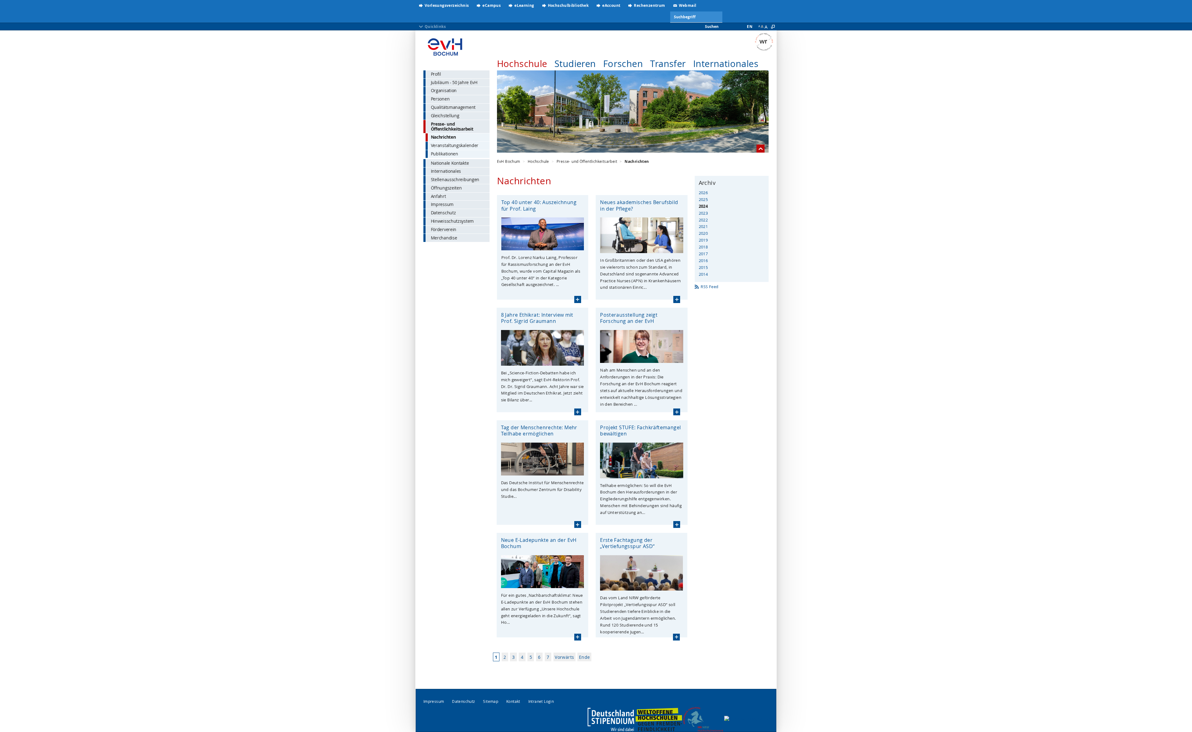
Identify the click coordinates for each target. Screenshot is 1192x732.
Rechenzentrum (649, 5)
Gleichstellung (445, 115)
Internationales (725, 63)
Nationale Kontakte (450, 163)
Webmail (688, 5)
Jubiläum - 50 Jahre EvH (454, 82)
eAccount (611, 5)
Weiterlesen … (577, 299)
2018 (703, 247)
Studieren (575, 63)
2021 (703, 226)
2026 (703, 192)
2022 (703, 220)
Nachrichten (443, 137)
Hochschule (522, 63)
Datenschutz (443, 213)
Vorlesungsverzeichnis (447, 5)
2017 (703, 254)
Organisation (444, 90)
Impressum (442, 204)
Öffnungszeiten (446, 188)
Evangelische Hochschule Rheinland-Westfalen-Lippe (445, 45)
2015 (703, 267)
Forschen (623, 63)
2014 (703, 274)
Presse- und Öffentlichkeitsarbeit (452, 126)
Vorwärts (564, 657)
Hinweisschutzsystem (452, 221)
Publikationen (444, 154)
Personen (440, 99)
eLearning (524, 5)
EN (749, 26)
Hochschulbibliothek (568, 5)
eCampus (491, 5)
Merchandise (444, 238)
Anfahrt (438, 196)
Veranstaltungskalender (454, 145)
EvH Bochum (508, 161)
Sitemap (490, 701)
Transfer (668, 63)
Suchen (712, 26)
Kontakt (513, 701)
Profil (436, 74)
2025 (703, 199)
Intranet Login (541, 701)
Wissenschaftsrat (766, 42)
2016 (703, 260)
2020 (703, 233)
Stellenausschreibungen (455, 179)
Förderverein (443, 229)
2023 (703, 213)
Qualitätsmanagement (453, 107)
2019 (703, 240)
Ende (584, 657)
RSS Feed (709, 286)
